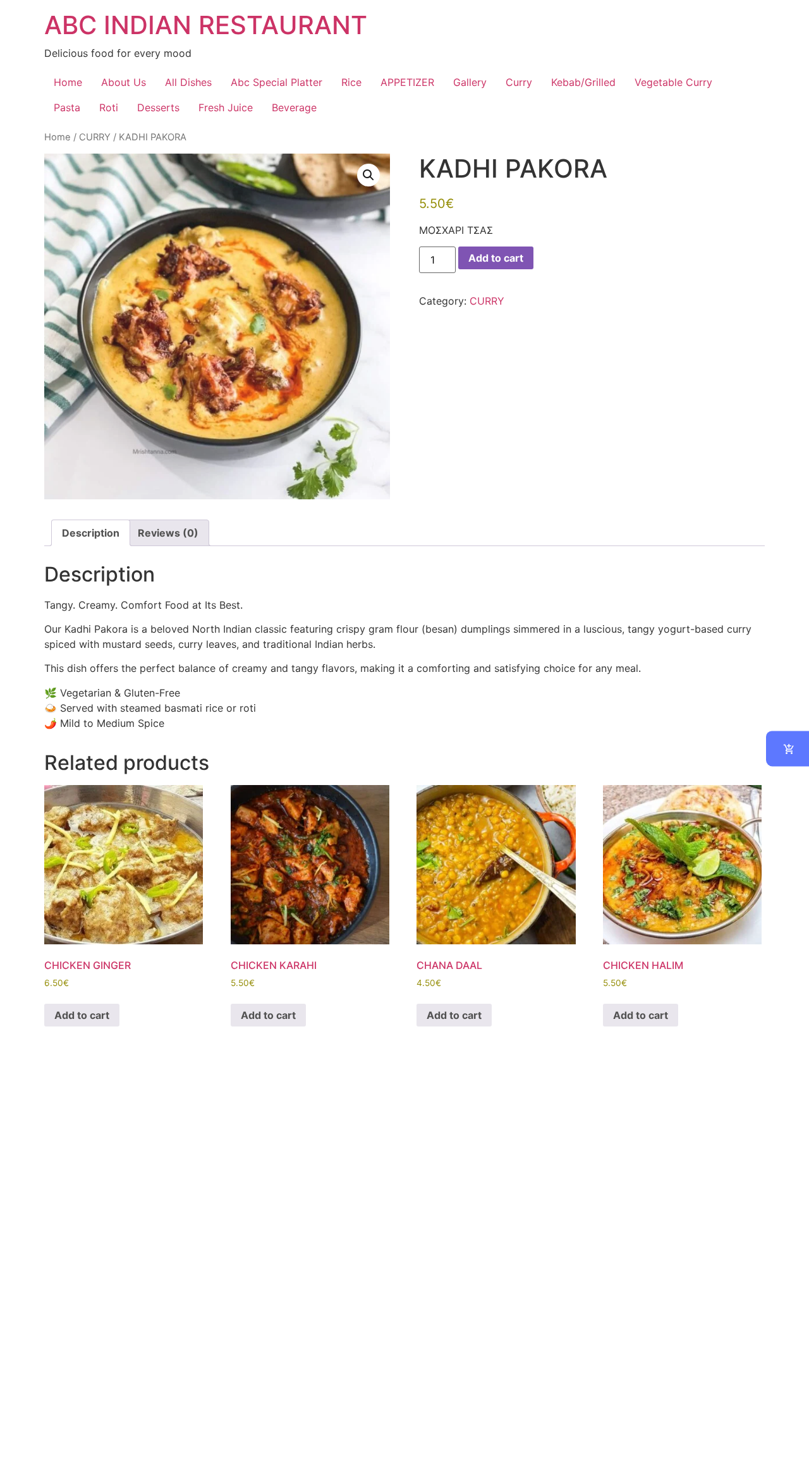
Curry (519, 82)
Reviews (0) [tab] (168, 533)
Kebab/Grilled (583, 82)
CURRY (95, 137)
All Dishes (188, 82)
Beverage (294, 107)
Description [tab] (90, 533)
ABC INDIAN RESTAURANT (205, 24)
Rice (351, 82)
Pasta (67, 107)
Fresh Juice (225, 107)
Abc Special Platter (276, 82)
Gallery (470, 82)
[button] (368, 175)
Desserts (158, 107)
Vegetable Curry (673, 82)
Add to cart (495, 258)
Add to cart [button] (81, 1015)
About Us (123, 82)
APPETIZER (407, 82)
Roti (108, 107)
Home (68, 82)
